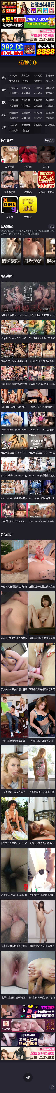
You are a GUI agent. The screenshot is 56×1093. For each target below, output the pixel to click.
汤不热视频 (49, 125)
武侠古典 (50, 112)
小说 (3, 115)
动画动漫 (50, 87)
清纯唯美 (25, 105)
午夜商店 (25, 125)
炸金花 (26, 80)
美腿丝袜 (13, 105)
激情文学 (13, 112)
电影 (3, 90)
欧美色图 (38, 100)
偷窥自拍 (13, 100)
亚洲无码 (13, 87)
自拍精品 (38, 87)
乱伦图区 (38, 105)
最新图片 (7, 534)
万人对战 (38, 75)
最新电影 (7, 276)
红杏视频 (13, 130)
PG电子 (13, 75)
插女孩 (14, 125)
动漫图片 (50, 100)
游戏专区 (50, 75)
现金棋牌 (38, 80)
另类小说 (25, 118)
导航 (3, 127)
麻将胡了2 (14, 80)
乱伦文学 (25, 112)
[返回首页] (52, 1087)
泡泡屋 (26, 130)
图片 (3, 102)
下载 (51, 226)
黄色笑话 (38, 118)
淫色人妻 (38, 112)
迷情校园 (13, 118)
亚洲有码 (13, 93)
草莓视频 (38, 125)
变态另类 (50, 93)
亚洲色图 (25, 100)
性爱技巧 (50, 118)
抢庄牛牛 (50, 80)
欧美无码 (25, 87)
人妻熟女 (38, 93)
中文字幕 (25, 93)
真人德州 (25, 75)
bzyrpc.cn (28, 62)
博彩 (3, 77)
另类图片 (50, 105)
